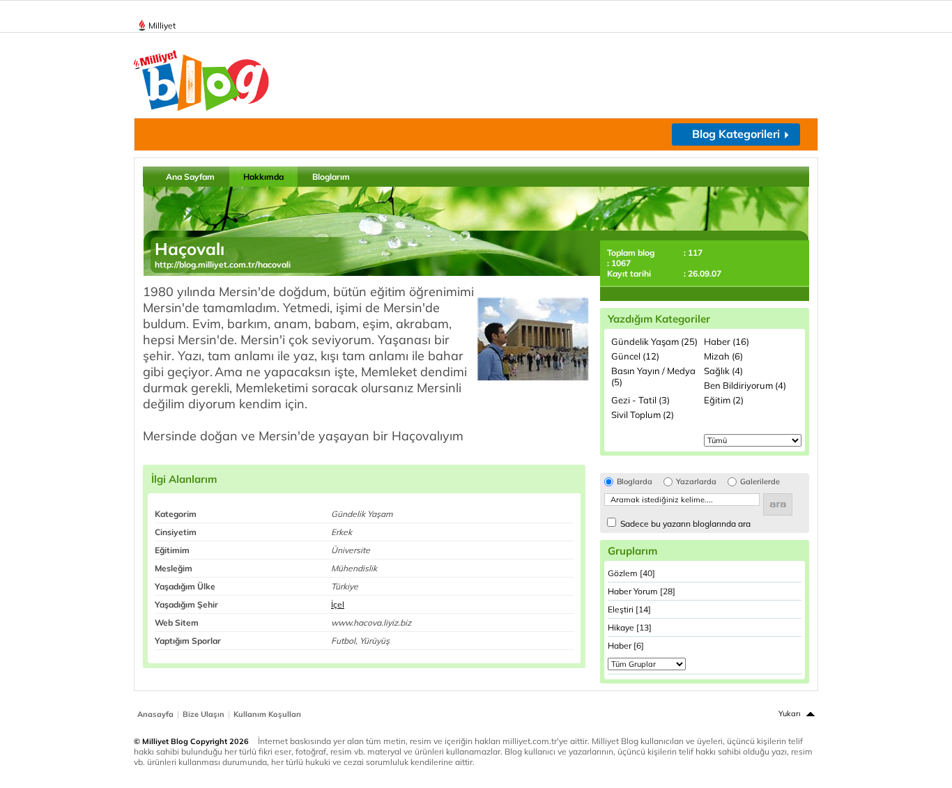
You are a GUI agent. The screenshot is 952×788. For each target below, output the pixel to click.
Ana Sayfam (190, 176)
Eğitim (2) (724, 399)
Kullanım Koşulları (267, 714)
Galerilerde (760, 481)
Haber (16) (726, 341)
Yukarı (789, 713)
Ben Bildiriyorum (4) (745, 385)
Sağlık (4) (723, 370)
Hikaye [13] (630, 627)
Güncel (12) (635, 356)
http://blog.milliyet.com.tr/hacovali (223, 264)
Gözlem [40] (631, 573)
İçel (337, 604)
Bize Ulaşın (203, 714)
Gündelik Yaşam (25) (654, 341)
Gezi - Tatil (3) (640, 399)
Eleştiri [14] (629, 609)
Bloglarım (331, 176)
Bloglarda (634, 481)
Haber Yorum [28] (641, 591)
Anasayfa (155, 714)
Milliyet (162, 25)
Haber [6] (626, 645)
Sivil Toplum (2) (642, 414)
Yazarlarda (696, 481)
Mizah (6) (723, 356)
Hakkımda (263, 176)
